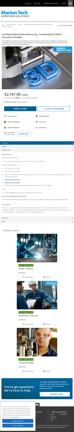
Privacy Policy (61, 427)
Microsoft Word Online (12, 180)
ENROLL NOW (20, 108)
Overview (5, 143)
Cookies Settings (17, 425)
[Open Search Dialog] (70, 3)
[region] (18, 416)
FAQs (3, 221)
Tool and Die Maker (26, 363)
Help (51, 420)
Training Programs (11, 24)
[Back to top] (37, 411)
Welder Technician (26, 269)
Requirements (6, 150)
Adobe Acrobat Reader (12, 182)
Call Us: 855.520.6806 (64, 25)
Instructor (5, 218)
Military (52, 414)
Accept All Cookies (18, 421)
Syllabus (4, 146)
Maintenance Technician (28, 316)
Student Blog (62, 414)
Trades (20, 24)
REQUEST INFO (24, 134)
